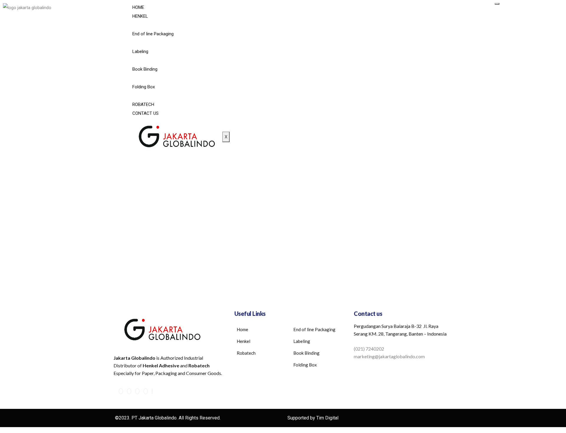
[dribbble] (146, 391)
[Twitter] (129, 391)
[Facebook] (121, 391)
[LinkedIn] (137, 391)
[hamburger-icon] (497, 4)
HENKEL (140, 16)
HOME (138, 7)
